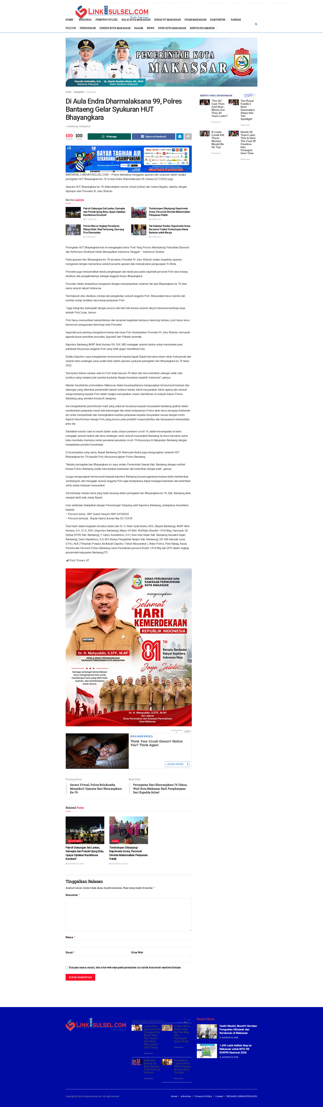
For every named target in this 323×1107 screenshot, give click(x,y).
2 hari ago (90, 236)
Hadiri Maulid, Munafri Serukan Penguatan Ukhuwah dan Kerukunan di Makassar (238, 1029)
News (244, 3)
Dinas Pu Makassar (134, 3)
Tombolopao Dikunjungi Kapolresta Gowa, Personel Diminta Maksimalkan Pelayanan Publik (169, 211)
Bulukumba (74, 841)
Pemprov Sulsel (93, 3)
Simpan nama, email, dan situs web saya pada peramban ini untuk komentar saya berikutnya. (125, 967)
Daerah (181, 3)
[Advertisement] (161, 991)
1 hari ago (155, 219)
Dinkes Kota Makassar (219, 3)
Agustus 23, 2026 (75, 863)
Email (70, 952)
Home (68, 3)
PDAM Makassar (154, 3)
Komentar (73, 895)
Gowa (115, 841)
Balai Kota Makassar (113, 3)
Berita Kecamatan (280, 3)
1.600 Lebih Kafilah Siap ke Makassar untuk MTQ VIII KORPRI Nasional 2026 (236, 1049)
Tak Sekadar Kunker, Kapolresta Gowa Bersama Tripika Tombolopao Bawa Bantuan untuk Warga (169, 229)
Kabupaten (169, 3)
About (174, 1096)
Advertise (186, 1096)
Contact (219, 1096)
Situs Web (137, 952)
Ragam (235, 3)
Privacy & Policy (203, 1096)
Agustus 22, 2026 (119, 863)
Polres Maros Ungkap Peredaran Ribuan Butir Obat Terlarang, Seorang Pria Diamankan (103, 229)
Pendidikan (200, 3)
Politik (190, 3)
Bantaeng (91, 91)
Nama (70, 937)
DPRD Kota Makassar (259, 3)
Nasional (79, 3)
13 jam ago (90, 219)
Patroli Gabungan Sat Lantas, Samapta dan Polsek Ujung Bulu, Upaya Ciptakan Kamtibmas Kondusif (104, 211)
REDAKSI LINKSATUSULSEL (242, 1096)
